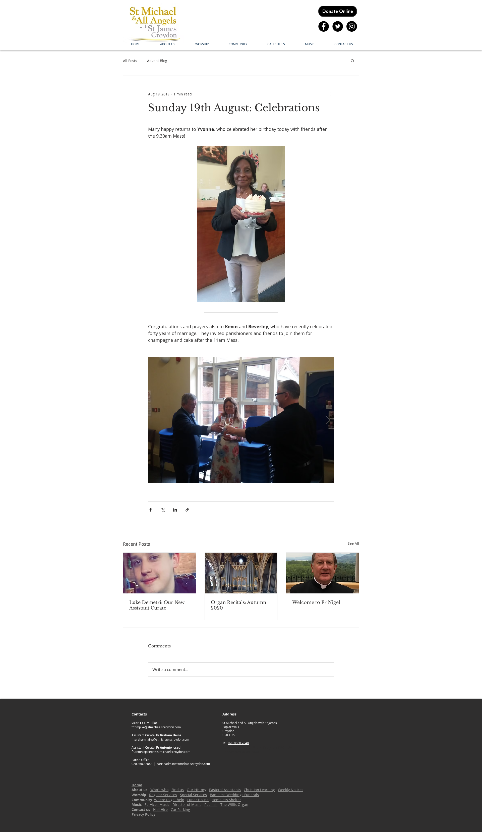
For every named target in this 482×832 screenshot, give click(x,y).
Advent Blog (157, 61)
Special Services (193, 794)
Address (229, 747)
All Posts (130, 61)
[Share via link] (187, 509)
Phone (227, 752)
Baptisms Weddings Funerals (234, 794)
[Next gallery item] (328, 420)
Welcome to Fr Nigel (316, 602)
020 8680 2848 (238, 743)
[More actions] (331, 94)
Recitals (210, 804)
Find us (177, 789)
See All (353, 543)
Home (137, 785)
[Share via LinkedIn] (175, 509)
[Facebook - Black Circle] (323, 26)
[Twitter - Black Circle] (337, 26)
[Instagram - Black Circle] (351, 26)
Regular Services (163, 794)
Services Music (157, 804)
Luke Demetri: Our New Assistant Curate (156, 605)
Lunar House (198, 799)
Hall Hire (160, 809)
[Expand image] (241, 420)
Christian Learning (259, 789)
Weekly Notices (290, 789)
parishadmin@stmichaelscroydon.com (183, 764)
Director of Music (186, 804)
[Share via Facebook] (150, 509)
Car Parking (180, 809)
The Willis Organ (234, 804)
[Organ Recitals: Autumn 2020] (241, 573)
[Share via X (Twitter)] (162, 509)
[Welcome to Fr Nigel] (322, 573)
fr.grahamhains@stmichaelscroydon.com (160, 739)
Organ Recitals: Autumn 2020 (238, 605)
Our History (196, 789)
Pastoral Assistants (225, 789)
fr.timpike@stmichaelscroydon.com (156, 727)
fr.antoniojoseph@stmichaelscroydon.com (161, 752)
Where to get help (169, 799)
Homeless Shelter (226, 799)
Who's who (159, 789)
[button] (167, 43)
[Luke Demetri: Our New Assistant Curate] (159, 573)
